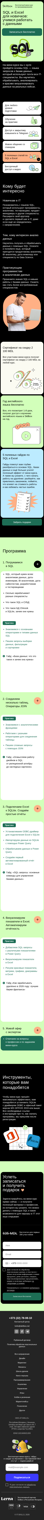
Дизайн (22, 1358)
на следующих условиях (20, 1282)
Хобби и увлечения (22, 1397)
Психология (22, 1406)
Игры (22, 1393)
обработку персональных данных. (23, 1486)
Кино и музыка (22, 1376)
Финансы (22, 1367)
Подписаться (22, 1477)
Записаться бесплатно (22, 1296)
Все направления (22, 1354)
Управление (22, 1389)
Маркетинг (22, 1363)
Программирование (22, 1380)
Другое (22, 1410)
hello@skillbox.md (22, 1326)
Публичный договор (22, 1340)
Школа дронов (22, 1371)
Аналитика (22, 1384)
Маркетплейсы (22, 1402)
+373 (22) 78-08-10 (20, 1317)
